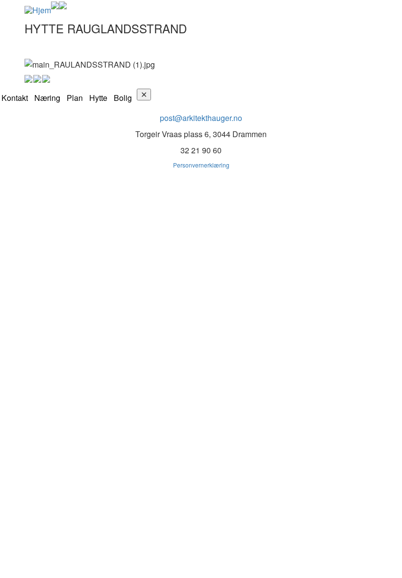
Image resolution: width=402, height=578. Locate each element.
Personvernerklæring (201, 165)
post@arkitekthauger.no (201, 117)
